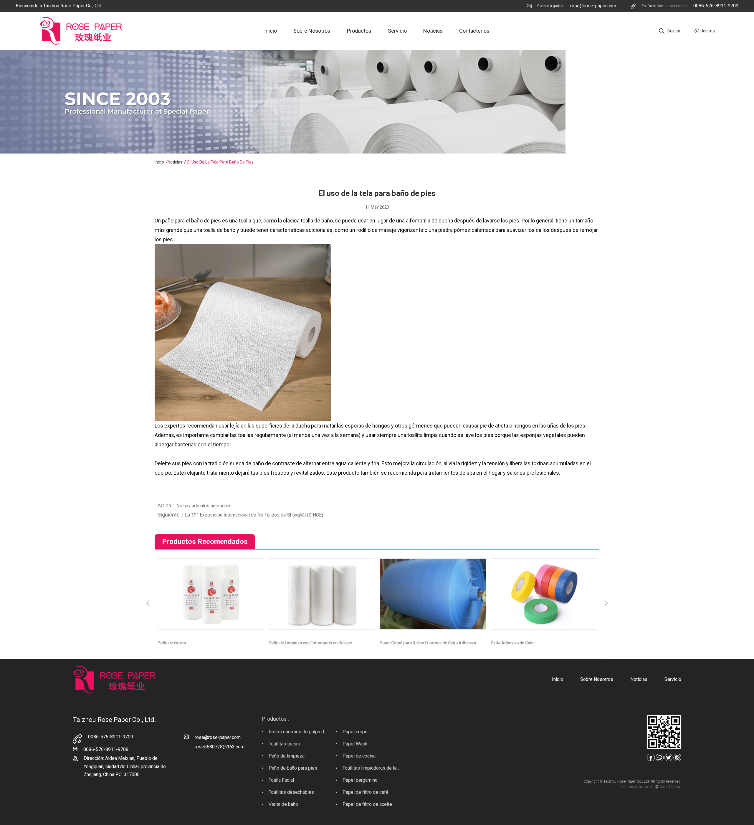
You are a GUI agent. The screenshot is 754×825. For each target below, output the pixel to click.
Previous (147, 603)
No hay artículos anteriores (204, 506)
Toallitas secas (284, 744)
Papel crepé (355, 732)
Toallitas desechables (291, 792)
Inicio (270, 31)
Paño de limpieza (287, 756)
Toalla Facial (281, 780)
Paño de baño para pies (293, 768)
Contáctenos (474, 31)
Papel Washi (355, 744)
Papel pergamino (360, 780)
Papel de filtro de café (365, 792)
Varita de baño (283, 804)
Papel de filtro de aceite (367, 804)
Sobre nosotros (311, 31)
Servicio (397, 31)
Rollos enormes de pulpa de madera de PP (298, 732)
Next (606, 603)
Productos (359, 31)
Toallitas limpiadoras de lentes (372, 768)
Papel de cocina (359, 756)
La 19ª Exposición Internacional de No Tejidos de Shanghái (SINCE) (254, 515)
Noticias (433, 31)
